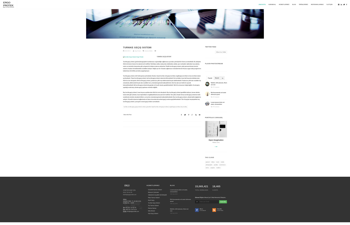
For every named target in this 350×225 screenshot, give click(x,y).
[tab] (210, 78)
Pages (212, 23)
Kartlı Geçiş (151, 200)
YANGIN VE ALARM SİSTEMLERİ (157, 195)
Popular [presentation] (210, 78)
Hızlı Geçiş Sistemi (153, 213)
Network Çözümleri (153, 192)
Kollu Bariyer (151, 211)
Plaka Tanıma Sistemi (154, 197)
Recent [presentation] (217, 78)
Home (207, 23)
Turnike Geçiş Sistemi (154, 203)
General (147, 51)
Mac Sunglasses (216, 140)
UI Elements (218, 142)
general (208, 162)
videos (213, 162)
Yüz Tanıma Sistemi (153, 205)
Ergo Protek (137, 51)
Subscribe (223, 201)
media (222, 162)
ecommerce (222, 165)
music (217, 162)
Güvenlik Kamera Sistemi (155, 189)
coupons (212, 167)
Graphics (212, 142)
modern (218, 167)
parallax (216, 165)
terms (207, 167)
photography (209, 165)
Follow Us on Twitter (221, 52)
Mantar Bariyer (152, 208)
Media (150, 51)
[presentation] (222, 78)
